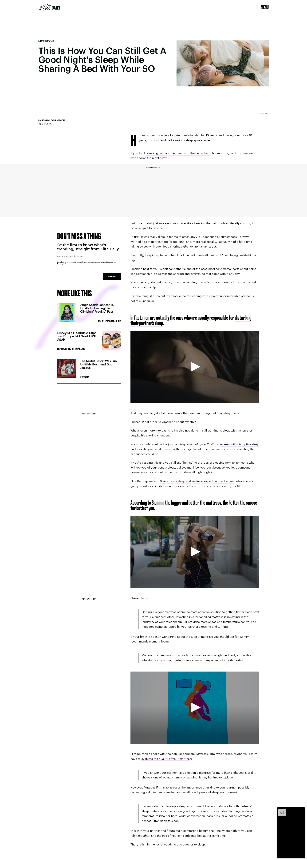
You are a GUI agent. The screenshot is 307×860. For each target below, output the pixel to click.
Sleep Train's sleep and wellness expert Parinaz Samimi (197, 481)
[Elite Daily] (49, 7)
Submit (112, 276)
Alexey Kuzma (263, 114)
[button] (195, 367)
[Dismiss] (301, 810)
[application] (194, 367)
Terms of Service (106, 262)
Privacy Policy (62, 264)
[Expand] (280, 810)
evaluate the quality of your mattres (165, 758)
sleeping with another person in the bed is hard (178, 153)
